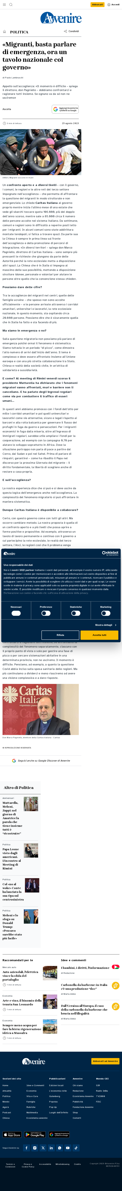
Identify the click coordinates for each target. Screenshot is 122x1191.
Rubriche (31, 1107)
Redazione (69, 973)
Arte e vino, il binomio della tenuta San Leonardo (22, 1002)
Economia (31, 1090)
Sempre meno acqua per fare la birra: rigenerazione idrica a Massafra (22, 1029)
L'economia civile (58, 1090)
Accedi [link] (115, 4)
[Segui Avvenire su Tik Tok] (76, 1147)
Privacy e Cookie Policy (28, 1165)
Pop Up (53, 1107)
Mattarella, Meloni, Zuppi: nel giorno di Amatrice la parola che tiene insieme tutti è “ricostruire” (12, 818)
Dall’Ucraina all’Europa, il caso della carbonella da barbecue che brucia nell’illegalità (84, 1009)
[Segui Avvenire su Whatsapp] (59, 1147)
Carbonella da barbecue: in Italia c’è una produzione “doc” (84, 987)
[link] (98, 4)
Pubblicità (78, 1101)
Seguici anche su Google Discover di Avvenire (44, 760)
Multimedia (32, 1112)
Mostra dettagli (103, 625)
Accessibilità (45, 1164)
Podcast (7, 1112)
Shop (75, 1112)
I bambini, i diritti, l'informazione (85, 968)
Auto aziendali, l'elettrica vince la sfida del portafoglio (20, 975)
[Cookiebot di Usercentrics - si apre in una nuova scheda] (104, 553)
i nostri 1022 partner (22, 570)
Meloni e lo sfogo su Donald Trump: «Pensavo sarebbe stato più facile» (12, 927)
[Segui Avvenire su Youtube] (67, 1147)
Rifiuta (60, 635)
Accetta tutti (99, 635)
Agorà (6, 1107)
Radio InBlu (102, 1090)
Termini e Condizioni (10, 1165)
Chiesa (6, 1118)
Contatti (77, 1118)
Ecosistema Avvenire (83, 1096)
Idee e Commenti (35, 1085)
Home (5, 1085)
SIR (98, 1085)
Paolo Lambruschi (14, 77)
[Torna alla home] (4, 31)
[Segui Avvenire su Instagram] (34, 1147)
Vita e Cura (32, 1096)
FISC (98, 1101)
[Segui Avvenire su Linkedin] (51, 1147)
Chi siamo (78, 1085)
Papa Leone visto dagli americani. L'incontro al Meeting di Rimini (12, 859)
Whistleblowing (63, 1164)
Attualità (7, 1090)
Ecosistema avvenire (37, 1118)
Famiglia (31, 1101)
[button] (4, 5)
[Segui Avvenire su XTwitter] (43, 1147)
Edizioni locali (56, 1085)
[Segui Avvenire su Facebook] (26, 1147)
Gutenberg (54, 1096)
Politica (6, 1096)
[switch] (46, 613)
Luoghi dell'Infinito (58, 1112)
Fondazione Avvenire (83, 1107)
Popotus (53, 1101)
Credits (77, 1164)
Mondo (6, 1101)
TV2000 (100, 1096)
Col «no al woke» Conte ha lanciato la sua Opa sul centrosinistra (13, 891)
